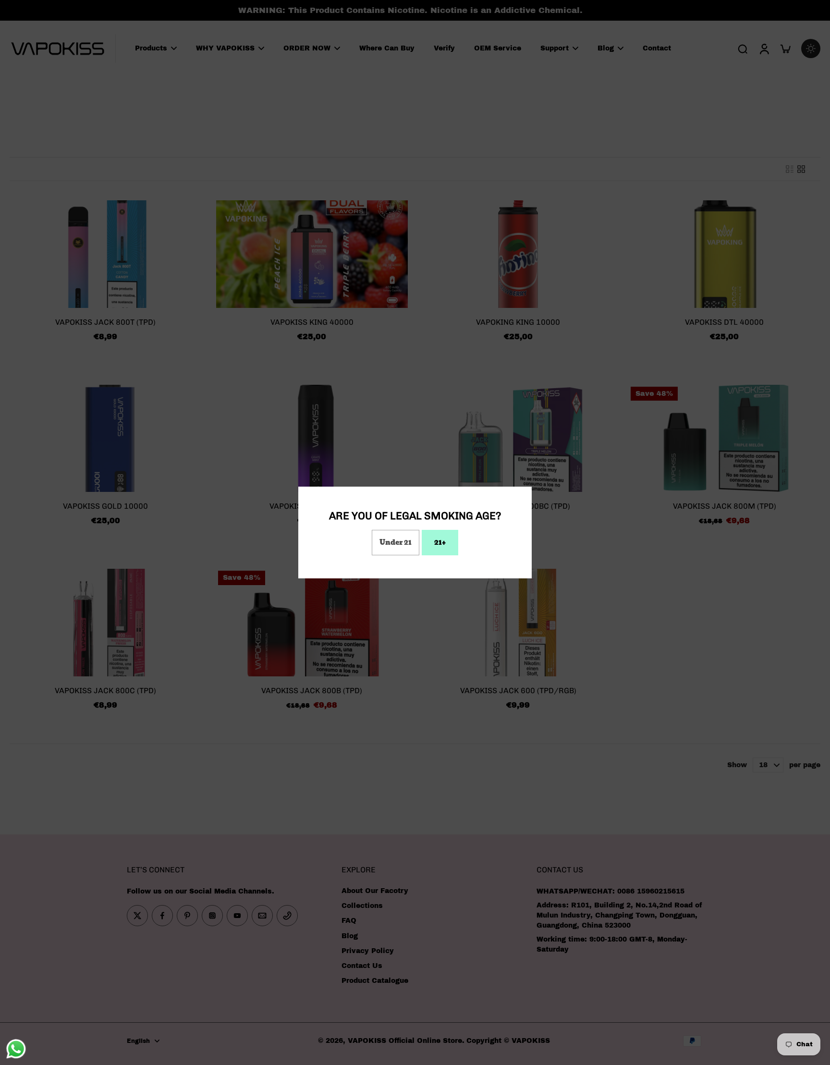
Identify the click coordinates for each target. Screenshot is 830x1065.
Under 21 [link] (395, 542)
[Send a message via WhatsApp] (16, 1049)
